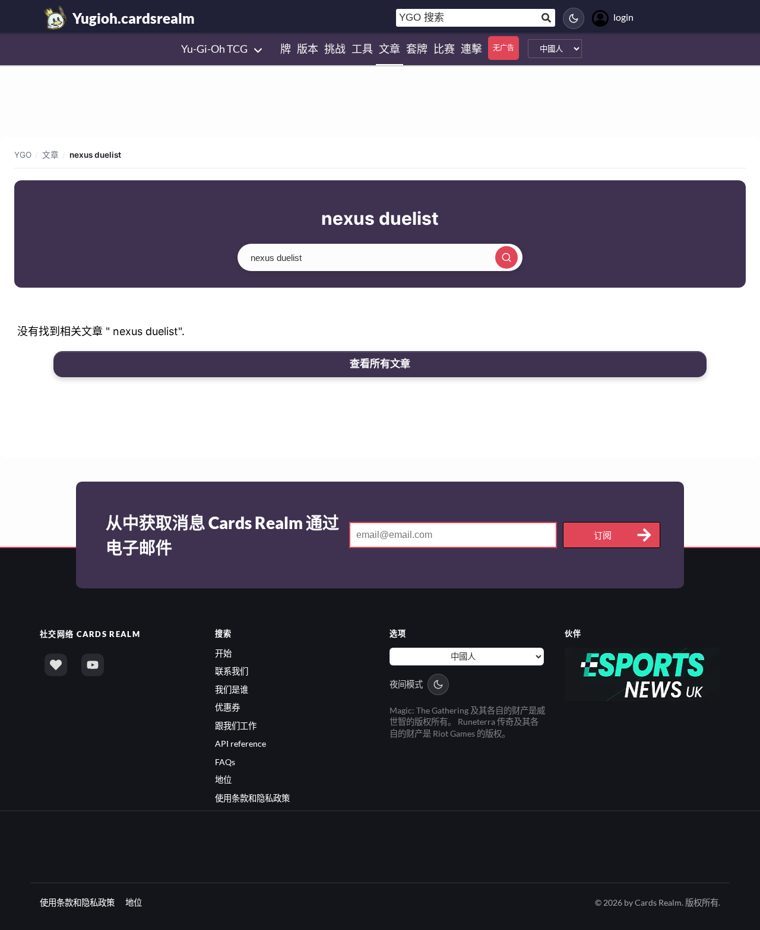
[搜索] (506, 257)
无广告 (503, 47)
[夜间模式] (573, 18)
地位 (223, 780)
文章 (50, 155)
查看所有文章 (380, 364)
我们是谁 (231, 689)
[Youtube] (92, 665)
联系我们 (231, 671)
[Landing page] (55, 18)
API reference (240, 743)
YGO (22, 155)
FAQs (225, 762)
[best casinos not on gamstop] (643, 673)
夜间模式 (406, 684)
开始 (223, 653)
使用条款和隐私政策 (252, 798)
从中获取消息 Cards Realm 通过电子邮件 (222, 535)
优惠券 (227, 707)
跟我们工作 (235, 726)
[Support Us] (56, 665)
